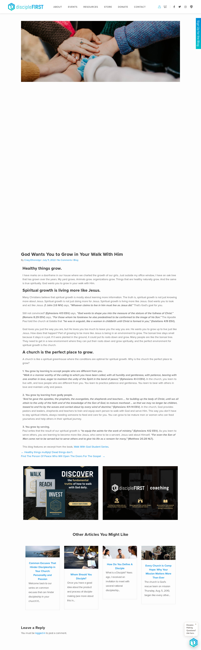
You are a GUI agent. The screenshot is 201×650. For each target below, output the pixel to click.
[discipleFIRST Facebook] (174, 6)
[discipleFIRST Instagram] (185, 6)
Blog (76, 260)
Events (72, 6)
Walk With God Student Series (91, 446)
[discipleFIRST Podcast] (191, 6)
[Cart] (165, 6)
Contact (140, 6)
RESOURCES (90, 6)
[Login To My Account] (159, 6)
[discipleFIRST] (193, 642)
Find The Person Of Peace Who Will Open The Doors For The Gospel (63, 456)
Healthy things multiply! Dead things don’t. (47, 452)
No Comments (64, 260)
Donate (123, 6)
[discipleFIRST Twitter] (179, 6)
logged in (40, 633)
